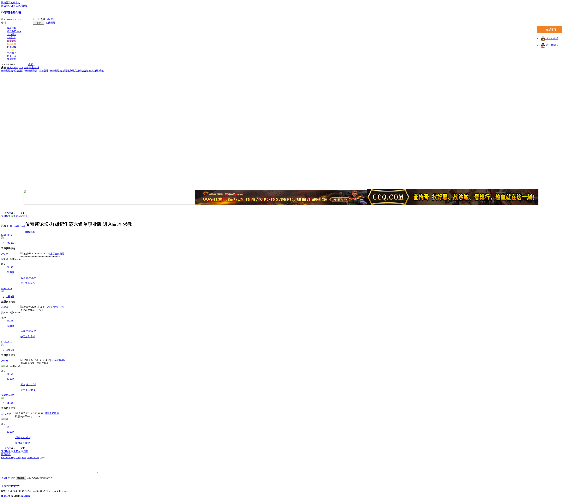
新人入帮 (6, 413)
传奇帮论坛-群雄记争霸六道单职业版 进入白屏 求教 (77, 70)
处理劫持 (11, 59)
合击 (26, 67)
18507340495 (7, 395)
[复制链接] (30, 232)
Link (18, 457)
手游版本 (11, 50)
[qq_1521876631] (2, 226)
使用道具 (25, 283)
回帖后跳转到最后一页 (41, 477)
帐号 (3, 19)
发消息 (10, 272)
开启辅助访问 (8, 5)
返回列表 (6, 216)
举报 (32, 283)
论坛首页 (14, 31)
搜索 (30, 64)
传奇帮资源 (31, 70)
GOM (15, 67)
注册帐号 (50, 22)
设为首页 (6, 2)
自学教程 (11, 40)
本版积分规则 (8, 477)
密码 (3, 22)
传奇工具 (11, 56)
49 (12, 403)
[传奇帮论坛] (11, 12)
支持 (28, 277)
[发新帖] (15, 216)
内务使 (4, 254)
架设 (36, 67)
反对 (33, 277)
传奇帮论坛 (7, 70)
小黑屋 (4, 486)
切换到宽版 (22, 5)
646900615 (6, 235)
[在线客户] (281, 208)
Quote (23, 457)
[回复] (24, 216)
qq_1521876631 (17, 226)
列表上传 (11, 46)
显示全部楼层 (57, 253)
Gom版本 (11, 34)
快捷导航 (11, 28)
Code (29, 457)
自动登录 (40, 19)
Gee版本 (11, 37)
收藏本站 (15, 2)
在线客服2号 (551, 45)
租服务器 (11, 43)
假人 (9, 67)
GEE (21, 67)
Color (6, 457)
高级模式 (6, 454)
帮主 (31, 67)
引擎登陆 (43, 70)
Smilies (35, 457)
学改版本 (11, 53)
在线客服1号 (551, 38)
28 (8, 403)
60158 (10, 267)
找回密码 (50, 19)
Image (12, 457)
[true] (34, 65)
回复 (22, 277)
